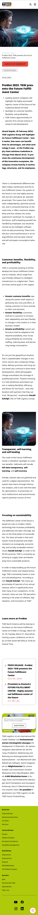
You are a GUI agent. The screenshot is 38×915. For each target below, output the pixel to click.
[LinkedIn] (22, 908)
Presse (4, 834)
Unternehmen (7, 813)
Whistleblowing (8, 865)
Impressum (6, 855)
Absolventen (7, 886)
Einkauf (5, 862)
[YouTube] (15, 902)
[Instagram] (15, 908)
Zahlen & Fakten (8, 838)
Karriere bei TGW (8, 883)
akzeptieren (19, 725)
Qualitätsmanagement (10, 845)
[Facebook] (22, 902)
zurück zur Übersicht (15, 64)
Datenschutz (7, 858)
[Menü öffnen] (35, 4)
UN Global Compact (9, 869)
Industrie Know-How (10, 817)
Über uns (5, 890)
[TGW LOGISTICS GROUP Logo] (7, 4)
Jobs (3, 879)
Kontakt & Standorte (10, 841)
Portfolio (5, 821)
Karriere (5, 824)
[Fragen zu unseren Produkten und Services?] (33, 910)
